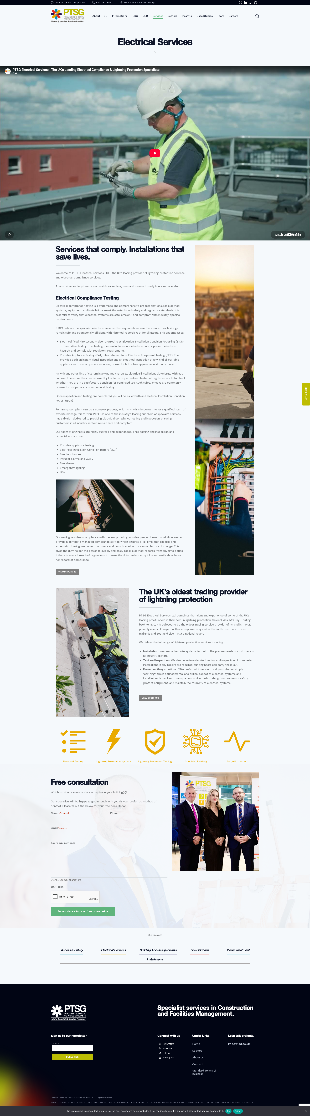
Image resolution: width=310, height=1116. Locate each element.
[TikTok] (172, 1053)
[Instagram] (172, 1057)
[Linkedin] (172, 1048)
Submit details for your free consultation (83, 911)
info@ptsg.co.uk (239, 1043)
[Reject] (306, 1111)
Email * (55, 1043)
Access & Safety (72, 950)
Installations (155, 959)
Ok (228, 1111)
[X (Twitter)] (172, 1044)
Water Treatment (238, 950)
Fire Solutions (199, 950)
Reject (238, 1111)
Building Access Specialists (158, 950)
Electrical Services (113, 950)
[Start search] (257, 16)
